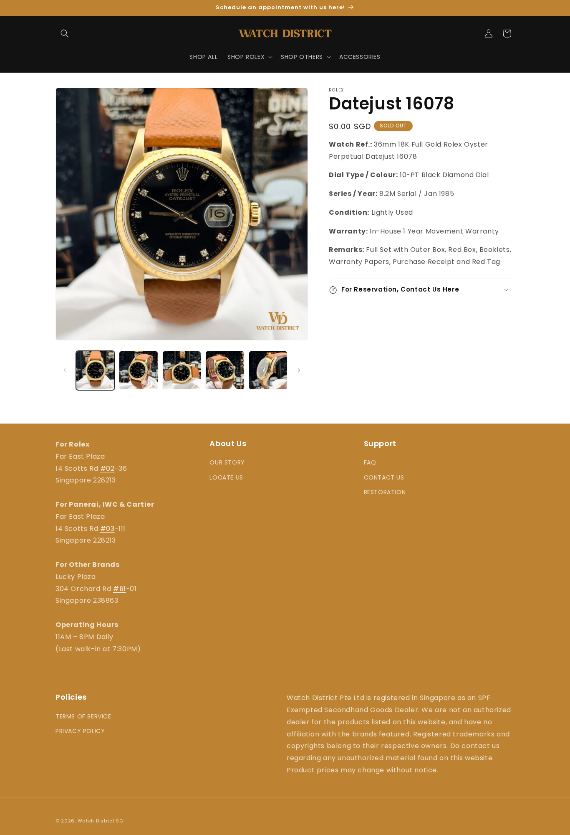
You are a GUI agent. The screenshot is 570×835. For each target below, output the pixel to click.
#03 (107, 528)
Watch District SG (101, 820)
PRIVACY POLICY (80, 731)
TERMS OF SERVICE (83, 716)
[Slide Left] (64, 370)
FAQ (370, 462)
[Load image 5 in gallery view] (268, 370)
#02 (107, 468)
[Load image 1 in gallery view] (95, 370)
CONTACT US (384, 477)
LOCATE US (226, 477)
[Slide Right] (299, 370)
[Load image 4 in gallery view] (224, 370)
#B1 (119, 589)
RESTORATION (385, 492)
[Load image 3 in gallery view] (181, 370)
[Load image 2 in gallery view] (138, 370)
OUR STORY (227, 462)
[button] (64, 33)
